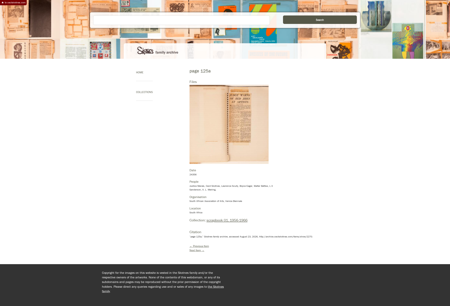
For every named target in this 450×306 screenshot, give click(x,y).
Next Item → (196, 250)
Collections (144, 92)
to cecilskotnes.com (14, 2)
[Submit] (320, 19)
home (139, 72)
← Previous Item (199, 246)
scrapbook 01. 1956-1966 (227, 220)
